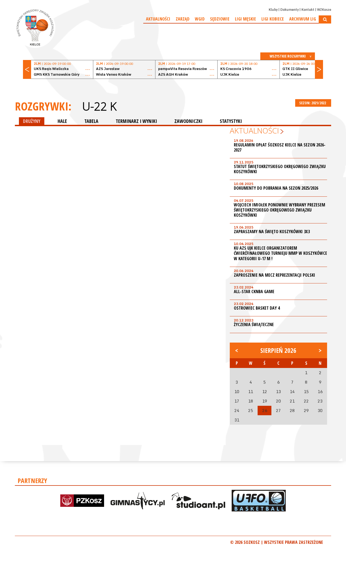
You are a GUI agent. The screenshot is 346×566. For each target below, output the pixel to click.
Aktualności (158, 19)
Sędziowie (219, 19)
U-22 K (99, 106)
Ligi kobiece (272, 19)
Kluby (273, 9)
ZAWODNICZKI (188, 121)
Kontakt (307, 9)
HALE (62, 121)
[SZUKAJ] (325, 19)
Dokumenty (289, 9)
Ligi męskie (245, 19)
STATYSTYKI (231, 121)
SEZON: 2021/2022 (313, 102)
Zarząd (182, 19)
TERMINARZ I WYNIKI (136, 121)
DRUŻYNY (31, 121)
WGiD (200, 19)
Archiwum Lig (302, 19)
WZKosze (324, 9)
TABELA (91, 121)
